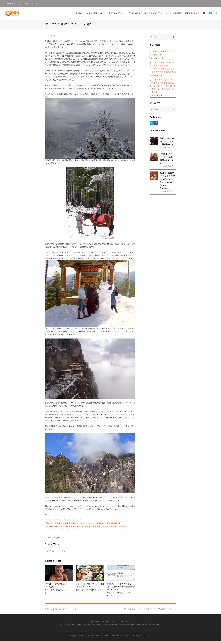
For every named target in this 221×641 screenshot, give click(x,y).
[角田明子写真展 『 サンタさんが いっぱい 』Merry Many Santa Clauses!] (154, 175)
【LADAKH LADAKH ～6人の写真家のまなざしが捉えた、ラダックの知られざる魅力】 (87, 526)
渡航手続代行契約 (127, 625)
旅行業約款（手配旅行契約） (72, 625)
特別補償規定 (141, 625)
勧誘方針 (124, 622)
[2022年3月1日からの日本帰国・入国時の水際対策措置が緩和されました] (121, 573)
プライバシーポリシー (110, 622)
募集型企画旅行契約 (110, 625)
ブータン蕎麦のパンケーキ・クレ (62, 609)
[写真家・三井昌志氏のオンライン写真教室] (59, 573)
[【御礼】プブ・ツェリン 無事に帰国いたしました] (154, 157)
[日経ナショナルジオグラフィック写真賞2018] (154, 141)
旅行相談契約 (154, 625)
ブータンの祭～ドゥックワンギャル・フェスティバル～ (149, 609)
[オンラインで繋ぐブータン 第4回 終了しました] (90, 573)
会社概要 (96, 622)
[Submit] (173, 37)
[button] (51, 551)
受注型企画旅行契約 (93, 625)
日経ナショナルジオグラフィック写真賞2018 (167, 141)
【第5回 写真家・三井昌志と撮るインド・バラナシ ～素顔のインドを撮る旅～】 (83, 523)
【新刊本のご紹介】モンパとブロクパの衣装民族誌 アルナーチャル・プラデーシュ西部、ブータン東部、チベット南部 (163, 85)
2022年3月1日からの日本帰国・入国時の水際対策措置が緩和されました (121, 586)
